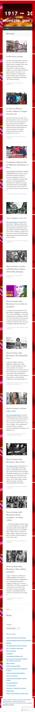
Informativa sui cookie (8, 704)
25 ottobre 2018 (10, 136)
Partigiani (25, 240)
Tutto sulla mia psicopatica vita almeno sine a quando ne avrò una (16, 660)
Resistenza (9, 84)
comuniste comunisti (20, 382)
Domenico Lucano (20, 136)
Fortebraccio (9, 653)
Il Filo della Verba (11, 685)
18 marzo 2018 (10, 433)
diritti (21, 433)
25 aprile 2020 (19, 83)
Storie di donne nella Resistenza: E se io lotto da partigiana (16, 304)
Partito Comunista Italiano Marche (15, 673)
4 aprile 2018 (9, 382)
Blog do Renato (10, 663)
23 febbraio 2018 (10, 541)
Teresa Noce (9, 488)
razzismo (18, 194)
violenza (19, 435)
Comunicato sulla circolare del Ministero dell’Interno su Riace (17, 165)
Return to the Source (12, 676)
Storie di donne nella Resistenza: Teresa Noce (15, 460)
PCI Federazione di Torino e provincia (16, 645)
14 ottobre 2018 (10, 194)
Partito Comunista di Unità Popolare (16, 638)
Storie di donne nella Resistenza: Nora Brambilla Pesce (16, 355)
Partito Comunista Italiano (13, 666)
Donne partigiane (19, 327)
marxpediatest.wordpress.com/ (14, 656)
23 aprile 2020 (10, 83)
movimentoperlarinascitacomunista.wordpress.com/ (20, 640)
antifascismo (20, 598)
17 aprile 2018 (10, 327)
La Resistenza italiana (14, 56)
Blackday (8, 643)
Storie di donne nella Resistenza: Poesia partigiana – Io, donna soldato (14, 516)
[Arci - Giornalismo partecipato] (14, 648)
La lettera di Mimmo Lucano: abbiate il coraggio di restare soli (16, 111)
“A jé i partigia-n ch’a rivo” (16, 218)
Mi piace (8, 615)
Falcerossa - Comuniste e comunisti (16, 688)
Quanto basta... (10, 691)
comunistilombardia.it (12, 683)
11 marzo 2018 (10, 486)
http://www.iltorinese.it (12, 222)
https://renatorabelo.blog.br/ (13, 415)
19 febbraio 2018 (10, 598)
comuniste (18, 486)
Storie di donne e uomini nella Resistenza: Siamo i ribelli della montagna (16, 269)
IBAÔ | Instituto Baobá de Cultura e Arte (17, 693)
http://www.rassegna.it (12, 466)
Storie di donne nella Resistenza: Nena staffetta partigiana (16, 569)
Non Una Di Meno (11, 651)
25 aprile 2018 (10, 240)
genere (26, 327)
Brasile (17, 433)
